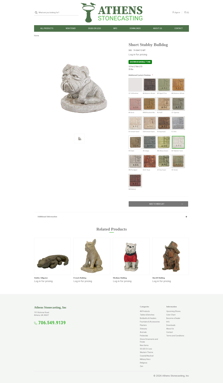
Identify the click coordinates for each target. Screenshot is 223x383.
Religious (143, 363)
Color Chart (171, 315)
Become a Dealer (173, 318)
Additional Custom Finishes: (140, 75)
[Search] (37, 12)
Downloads (135, 28)
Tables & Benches (147, 315)
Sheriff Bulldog (158, 278)
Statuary (143, 329)
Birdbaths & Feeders (148, 318)
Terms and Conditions (175, 336)
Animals (143, 332)
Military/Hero (145, 359)
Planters (143, 325)
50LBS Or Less (94, 28)
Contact (178, 28)
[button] (111, 216)
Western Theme (146, 352)
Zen (141, 366)
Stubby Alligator (41, 278)
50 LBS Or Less (146, 349)
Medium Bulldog (120, 278)
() (187, 12)
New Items (144, 345)
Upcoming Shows (173, 311)
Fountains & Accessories (150, 322)
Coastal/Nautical (146, 356)
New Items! (71, 28)
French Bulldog (79, 278)
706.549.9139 (52, 322)
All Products (46, 28)
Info (115, 28)
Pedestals (144, 336)
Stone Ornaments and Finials (149, 340)
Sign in (177, 12)
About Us (157, 28)
